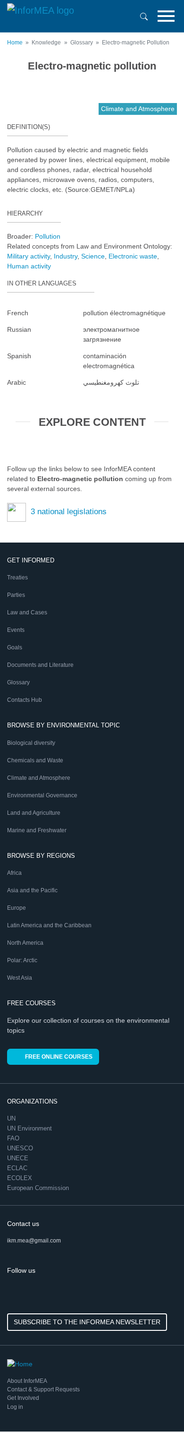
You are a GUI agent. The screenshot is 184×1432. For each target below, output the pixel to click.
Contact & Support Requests (43, 1389)
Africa (14, 873)
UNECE (18, 1158)
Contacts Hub (24, 700)
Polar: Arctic (22, 960)
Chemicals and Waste (35, 760)
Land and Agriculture (33, 813)
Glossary (18, 682)
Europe (16, 908)
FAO (14, 1138)
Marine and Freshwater (37, 830)
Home (15, 42)
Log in (15, 1407)
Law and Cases (27, 612)
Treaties (17, 577)
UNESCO (21, 1148)
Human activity (29, 266)
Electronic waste (133, 256)
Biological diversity (31, 743)
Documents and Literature (40, 665)
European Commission (39, 1187)
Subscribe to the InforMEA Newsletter (87, 1322)
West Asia (19, 978)
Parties (16, 595)
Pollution (47, 236)
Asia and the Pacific (32, 890)
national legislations (69, 511)
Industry (65, 256)
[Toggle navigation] (166, 16)
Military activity (28, 256)
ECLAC (18, 1168)
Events (16, 630)
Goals (14, 647)
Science (93, 256)
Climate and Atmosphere (38, 778)
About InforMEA (27, 1381)
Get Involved (23, 1398)
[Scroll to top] (156, 1404)
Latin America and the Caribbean (49, 925)
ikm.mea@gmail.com (34, 1240)
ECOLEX (20, 1178)
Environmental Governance (42, 795)
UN (12, 1118)
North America (25, 943)
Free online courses (58, 1056)
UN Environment (30, 1128)
